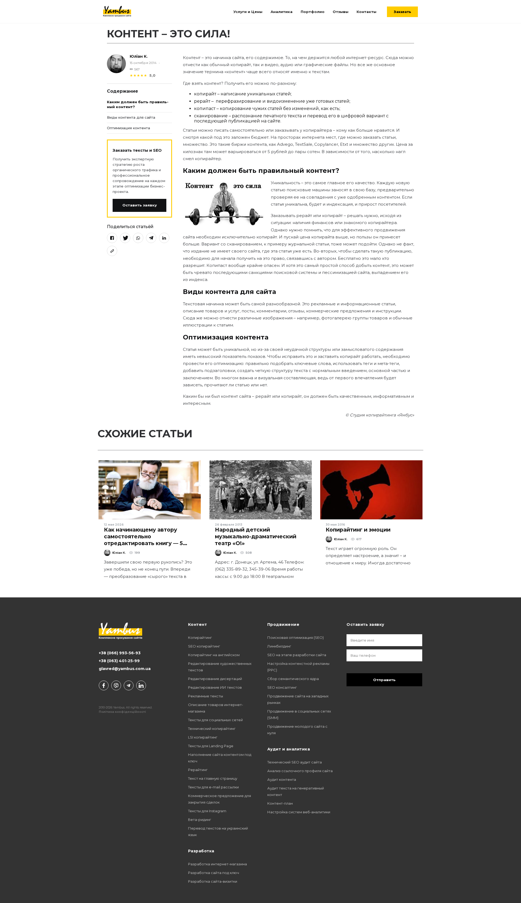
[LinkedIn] (164, 237)
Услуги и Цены (247, 11)
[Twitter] (125, 237)
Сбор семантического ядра (293, 679)
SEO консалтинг (282, 687)
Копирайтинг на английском (214, 655)
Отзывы (340, 11)
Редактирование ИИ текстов (215, 687)
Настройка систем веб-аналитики (298, 812)
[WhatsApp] (138, 237)
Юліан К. (139, 56)
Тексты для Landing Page (210, 746)
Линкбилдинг (279, 646)
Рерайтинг (198, 770)
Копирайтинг (200, 637)
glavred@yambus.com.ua (125, 668)
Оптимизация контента (128, 128)
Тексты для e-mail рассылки (213, 787)
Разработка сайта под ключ (213, 872)
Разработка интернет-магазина (217, 864)
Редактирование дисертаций (215, 679)
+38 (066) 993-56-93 (120, 652)
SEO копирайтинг (204, 646)
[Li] (141, 685)
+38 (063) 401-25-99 (119, 660)
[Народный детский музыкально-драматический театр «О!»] (260, 489)
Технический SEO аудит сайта (294, 762)
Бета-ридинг (199, 819)
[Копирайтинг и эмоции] (371, 489)
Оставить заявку (139, 205)
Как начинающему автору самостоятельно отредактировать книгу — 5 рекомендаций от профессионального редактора (149, 543)
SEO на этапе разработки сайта (296, 655)
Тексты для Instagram (207, 811)
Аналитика (282, 11)
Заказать (402, 12)
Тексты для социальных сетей (215, 720)
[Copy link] (112, 250)
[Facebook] (112, 237)
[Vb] (116, 685)
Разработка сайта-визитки (212, 881)
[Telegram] (151, 237)
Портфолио (313, 11)
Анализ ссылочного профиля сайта (300, 771)
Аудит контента (281, 779)
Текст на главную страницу (212, 778)
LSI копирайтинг (202, 737)
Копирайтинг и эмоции (358, 530)
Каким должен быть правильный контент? (138, 104)
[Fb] (104, 685)
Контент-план (280, 803)
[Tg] (129, 685)
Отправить (384, 680)
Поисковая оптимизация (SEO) (295, 637)
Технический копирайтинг (212, 728)
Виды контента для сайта (131, 117)
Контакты (366, 11)
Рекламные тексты (205, 696)
